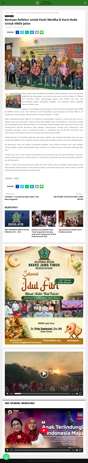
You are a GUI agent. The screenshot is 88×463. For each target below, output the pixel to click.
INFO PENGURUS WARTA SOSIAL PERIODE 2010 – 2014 (17, 230)
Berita (6, 16)
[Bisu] (77, 394)
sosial (16, 178)
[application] (44, 374)
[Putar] (8, 394)
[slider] (42, 393)
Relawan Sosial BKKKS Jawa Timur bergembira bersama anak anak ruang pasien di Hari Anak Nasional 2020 (44, 233)
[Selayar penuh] (80, 394)
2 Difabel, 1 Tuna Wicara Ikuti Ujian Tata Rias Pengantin (22, 198)
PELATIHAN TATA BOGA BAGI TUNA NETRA (68, 198)
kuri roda (9, 178)
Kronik (11, 16)
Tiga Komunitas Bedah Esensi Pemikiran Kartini (70, 230)
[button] (44, 373)
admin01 (10, 27)
